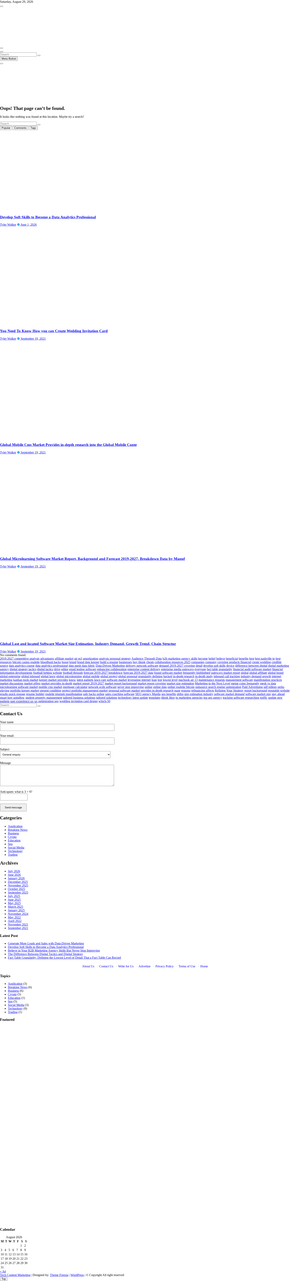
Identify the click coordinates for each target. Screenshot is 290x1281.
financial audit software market (252, 669)
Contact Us (106, 966)
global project (108, 676)
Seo (10, 844)
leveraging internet (139, 680)
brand (72, 662)
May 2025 (14, 903)
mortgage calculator (75, 687)
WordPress (77, 1275)
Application (15, 826)
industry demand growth (256, 676)
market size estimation (180, 683)
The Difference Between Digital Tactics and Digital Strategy (45, 954)
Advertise (144, 966)
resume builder (35, 694)
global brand (275, 672)
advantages (47, 658)
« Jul (3, 1271)
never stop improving (130, 687)
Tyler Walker (8, 224)
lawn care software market (110, 680)
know (72, 680)
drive (57, 669)
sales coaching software (120, 694)
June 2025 (14, 899)
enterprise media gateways (177, 669)
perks (281, 687)
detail (199, 665)
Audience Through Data (146, 658)
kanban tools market (25, 680)
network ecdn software (102, 687)
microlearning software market (19, 687)
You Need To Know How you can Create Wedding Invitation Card (54, 331)
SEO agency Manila (148, 694)
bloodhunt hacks (50, 662)
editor (64, 669)
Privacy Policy (164, 966)
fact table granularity (219, 669)
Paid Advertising (252, 687)
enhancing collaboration (112, 669)
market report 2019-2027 (88, 683)
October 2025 (16, 889)
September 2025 (18, 892)
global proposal (127, 676)
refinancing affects (202, 690)
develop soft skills (214, 665)
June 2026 (14, 874)
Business (13, 833)
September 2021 (18, 928)
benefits (243, 658)
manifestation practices (268, 680)
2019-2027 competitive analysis (19, 658)
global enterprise (10, 676)
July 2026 (14, 871)
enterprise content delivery (143, 669)
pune (177, 690)
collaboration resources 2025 (172, 662)
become (203, 658)
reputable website (279, 690)
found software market (168, 672)
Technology (15, 851)
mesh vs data (268, 683)
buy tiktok (139, 662)
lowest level (170, 680)
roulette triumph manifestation (63, 694)
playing (4, 690)
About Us (88, 966)
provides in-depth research (157, 690)
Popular (6, 127)
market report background (121, 683)
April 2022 (15, 921)
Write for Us (126, 966)
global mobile (91, 676)
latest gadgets (85, 680)
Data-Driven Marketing (110, 665)
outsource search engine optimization (218, 687)
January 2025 (16, 910)
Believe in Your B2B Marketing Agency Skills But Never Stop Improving (54, 950)
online (148, 687)
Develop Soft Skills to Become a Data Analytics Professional (48, 217)
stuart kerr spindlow (12, 697)
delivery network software (142, 665)
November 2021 (18, 924)
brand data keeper (88, 662)
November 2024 (18, 913)
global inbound (30, 676)
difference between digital (251, 665)
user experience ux (22, 701)
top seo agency (212, 697)
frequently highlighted (196, 672)
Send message (13, 807)
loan (154, 680)
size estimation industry (198, 694)
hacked (167, 676)
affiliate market (64, 658)
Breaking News (17, 829)
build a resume (109, 662)
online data (160, 687)
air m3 (78, 658)
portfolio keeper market (24, 690)
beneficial (232, 658)
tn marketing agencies (189, 697)
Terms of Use (187, 966)
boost (65, 662)
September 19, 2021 (33, 338)
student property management (43, 697)
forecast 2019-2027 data (138, 672)
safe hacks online (93, 694)
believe (220, 658)
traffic (263, 697)
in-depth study (204, 676)
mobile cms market (50, 687)
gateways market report (225, 672)
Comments (20, 127)
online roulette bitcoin (181, 687)
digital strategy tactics (23, 669)
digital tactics (45, 669)
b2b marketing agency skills (180, 658)
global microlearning (69, 676)
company (211, 662)
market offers (32, 683)
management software (239, 680)
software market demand (229, 694)
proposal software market (124, 690)
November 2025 (18, 885)
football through (73, 672)
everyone (200, 669)
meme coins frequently (245, 683)
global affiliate (258, 672)
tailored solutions (106, 697)
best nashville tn (265, 658)
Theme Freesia (59, 1275)
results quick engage (12, 694)
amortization (90, 658)
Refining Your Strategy (229, 690)
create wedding (261, 662)
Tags (33, 127)
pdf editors (270, 687)
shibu (180, 694)
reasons (185, 690)
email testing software (82, 669)
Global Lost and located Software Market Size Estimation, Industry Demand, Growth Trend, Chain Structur (88, 644)
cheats (150, 662)
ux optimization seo (46, 701)
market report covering (152, 683)
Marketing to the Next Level (212, 683)
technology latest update (133, 697)
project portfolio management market (85, 690)
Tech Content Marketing (15, 1275)
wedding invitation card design (78, 701)
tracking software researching (241, 697)
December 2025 (18, 882)
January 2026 (16, 878)
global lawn (48, 676)
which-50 (104, 701)
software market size (258, 694)
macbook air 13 (188, 680)
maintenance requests (211, 680)
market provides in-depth (56, 683)
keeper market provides (53, 680)
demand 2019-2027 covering (177, 665)
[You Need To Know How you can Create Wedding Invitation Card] (69, 323)
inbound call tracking (227, 676)
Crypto (12, 837)
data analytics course (22, 665)
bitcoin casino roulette (26, 662)
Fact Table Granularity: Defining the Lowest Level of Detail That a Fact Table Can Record (64, 957)
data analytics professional (51, 665)
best (251, 658)
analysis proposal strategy (115, 658)
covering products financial (234, 662)
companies (197, 662)
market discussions (11, 683)
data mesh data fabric (82, 665)
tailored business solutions (79, 697)
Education (14, 840)
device (230, 665)
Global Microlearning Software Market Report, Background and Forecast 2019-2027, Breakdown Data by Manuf (92, 559)
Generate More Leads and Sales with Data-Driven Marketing (46, 943)
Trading (13, 854)
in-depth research (183, 676)
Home (204, 966)
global (245, 672)
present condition (50, 690)
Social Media (16, 847)
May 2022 (14, 917)
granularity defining (150, 676)
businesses (125, 662)
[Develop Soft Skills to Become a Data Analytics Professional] (60, 209)
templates (154, 697)
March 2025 (15, 906)
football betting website (47, 672)
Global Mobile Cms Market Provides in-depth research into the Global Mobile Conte (68, 445)
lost (160, 680)
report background (255, 690)
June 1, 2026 (28, 224)
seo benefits (168, 694)
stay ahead (278, 694)
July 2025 (14, 896)
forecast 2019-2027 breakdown (103, 672)
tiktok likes (168, 697)
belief (212, 658)
